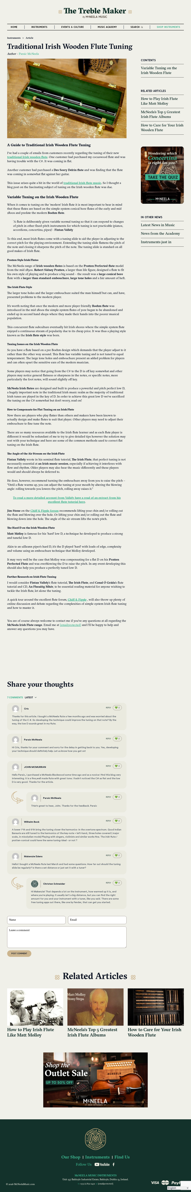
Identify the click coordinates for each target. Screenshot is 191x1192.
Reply (108, 708)
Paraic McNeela (29, 54)
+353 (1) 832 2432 (88, 1184)
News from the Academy (160, 234)
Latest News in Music (158, 225)
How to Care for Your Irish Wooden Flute (154, 1033)
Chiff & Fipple (77, 599)
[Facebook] (113, 1164)
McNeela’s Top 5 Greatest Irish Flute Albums (92, 1033)
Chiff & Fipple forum (44, 510)
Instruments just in (156, 242)
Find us (122, 1157)
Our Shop (70, 1157)
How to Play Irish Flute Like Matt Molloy (30, 1033)
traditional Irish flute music (82, 183)
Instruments (14, 38)
